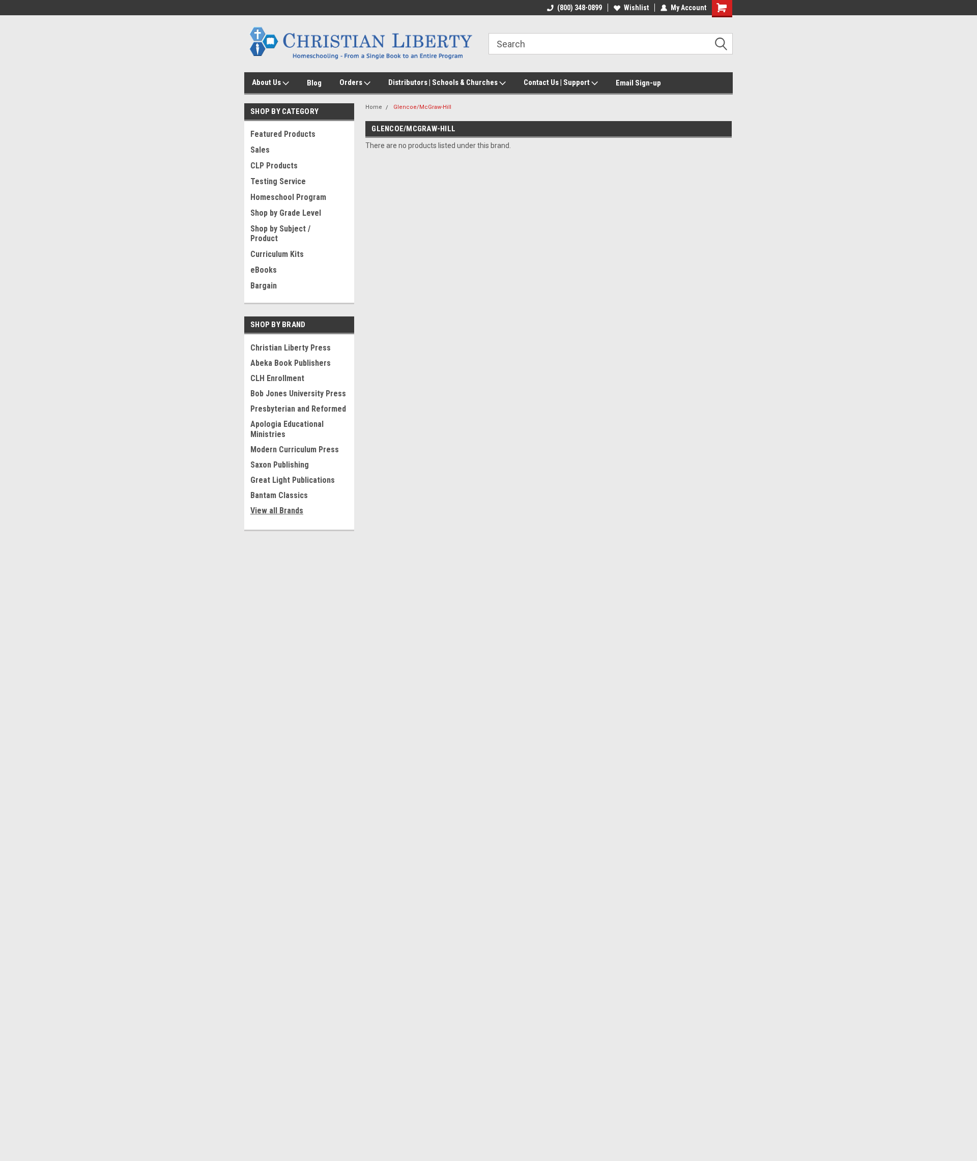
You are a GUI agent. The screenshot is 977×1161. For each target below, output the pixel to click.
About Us (267, 82)
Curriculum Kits (277, 254)
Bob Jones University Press (298, 393)
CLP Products (274, 165)
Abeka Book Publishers (290, 363)
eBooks (263, 270)
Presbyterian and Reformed (298, 409)
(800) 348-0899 (579, 8)
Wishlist (636, 8)
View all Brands (276, 510)
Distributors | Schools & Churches (443, 82)
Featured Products (282, 134)
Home (373, 107)
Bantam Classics (279, 495)
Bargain (263, 286)
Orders (351, 82)
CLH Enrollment (277, 378)
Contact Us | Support (557, 82)
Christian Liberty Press (290, 348)
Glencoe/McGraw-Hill (422, 107)
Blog (314, 83)
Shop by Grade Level (285, 213)
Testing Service (278, 181)
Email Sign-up (638, 83)
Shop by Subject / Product (280, 233)
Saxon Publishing (279, 465)
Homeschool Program (288, 197)
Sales (260, 150)
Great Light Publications (292, 480)
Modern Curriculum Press (294, 449)
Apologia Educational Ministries (287, 429)
